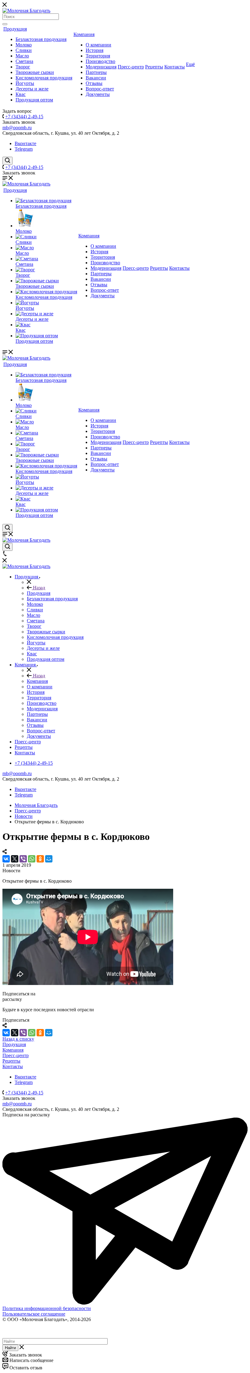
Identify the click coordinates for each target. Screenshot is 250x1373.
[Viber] (23, 858)
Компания (84, 34)
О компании (98, 44)
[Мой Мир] (48, 858)
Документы (98, 94)
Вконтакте (25, 143)
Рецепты (154, 66)
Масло (22, 55)
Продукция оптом (34, 99)
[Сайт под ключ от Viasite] (19, 1335)
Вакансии (96, 77)
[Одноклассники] (40, 858)
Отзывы (94, 83)
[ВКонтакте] (6, 858)
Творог (23, 66)
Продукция (15, 28)
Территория (98, 55)
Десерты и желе (32, 88)
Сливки (24, 50)
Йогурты (25, 83)
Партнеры (96, 72)
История (94, 50)
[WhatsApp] (31, 858)
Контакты (174, 66)
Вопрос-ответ (100, 88)
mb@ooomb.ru (17, 127)
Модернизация (101, 66)
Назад (38, 587)
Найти (10, 1348)
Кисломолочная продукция (44, 77)
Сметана (24, 61)
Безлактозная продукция (41, 39)
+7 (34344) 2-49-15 (24, 116)
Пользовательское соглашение (33, 1313)
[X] (14, 858)
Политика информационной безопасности (46, 1308)
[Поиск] (4, 24)
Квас (21, 94)
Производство (100, 61)
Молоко (24, 44)
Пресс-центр (131, 66)
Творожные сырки (35, 72)
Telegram (24, 149)
